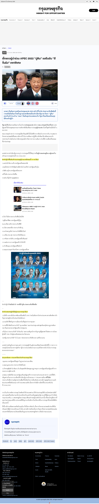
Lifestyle (75, 20)
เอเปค (15, 441)
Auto (48, 20)
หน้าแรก (4, 48)
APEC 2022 (39, 441)
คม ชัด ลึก (89, 456)
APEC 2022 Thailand (49, 441)
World (52, 20)
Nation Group (80, 456)
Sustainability (40, 20)
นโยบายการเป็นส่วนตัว (48, 471)
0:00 (10, 103)
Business (27, 20)
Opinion (87, 20)
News (81, 20)
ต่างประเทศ (5, 441)
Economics (12, 20)
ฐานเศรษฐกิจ (90, 461)
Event (94, 20)
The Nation (70, 456)
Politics (69, 20)
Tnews (79, 461)
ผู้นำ (25, 441)
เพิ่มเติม (4, 487)
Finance (19, 20)
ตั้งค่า (7, 493)
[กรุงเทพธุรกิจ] (4, 20)
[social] (87, 1)
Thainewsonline (71, 461)
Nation (79, 459)
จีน (11, 441)
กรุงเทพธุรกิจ (71, 459)
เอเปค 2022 (31, 441)
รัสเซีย (20, 441)
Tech (33, 20)
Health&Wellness (61, 20)
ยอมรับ (7, 490)
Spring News (90, 459)
